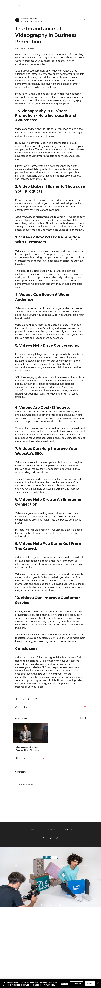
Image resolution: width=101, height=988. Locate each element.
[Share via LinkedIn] (29, 699)
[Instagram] (57, 837)
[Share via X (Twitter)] (23, 699)
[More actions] (84, 20)
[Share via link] (35, 699)
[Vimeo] (50, 837)
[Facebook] (44, 837)
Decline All (76, 983)
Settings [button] (64, 983)
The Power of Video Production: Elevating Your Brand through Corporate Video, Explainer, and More (28, 748)
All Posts (16, 5)
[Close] (97, 983)
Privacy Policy (49, 984)
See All (83, 718)
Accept (89, 983)
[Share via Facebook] (16, 699)
